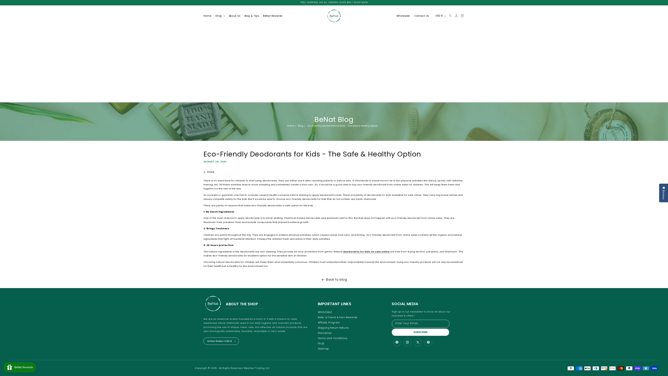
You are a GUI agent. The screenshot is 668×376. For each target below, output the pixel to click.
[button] (219, 15)
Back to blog (336, 279)
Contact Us (421, 16)
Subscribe (420, 332)
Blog (300, 125)
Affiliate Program (329, 322)
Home (290, 125)
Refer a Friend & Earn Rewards (337, 317)
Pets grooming (226, 70)
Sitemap (323, 348)
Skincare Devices (227, 43)
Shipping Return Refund (333, 328)
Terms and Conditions (333, 338)
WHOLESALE (325, 312)
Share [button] (210, 172)
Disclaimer (325, 333)
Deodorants (224, 22)
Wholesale (403, 16)
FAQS (321, 343)
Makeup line (224, 27)
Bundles (222, 58)
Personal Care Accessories (226, 50)
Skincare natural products (227, 35)
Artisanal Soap (226, 64)
